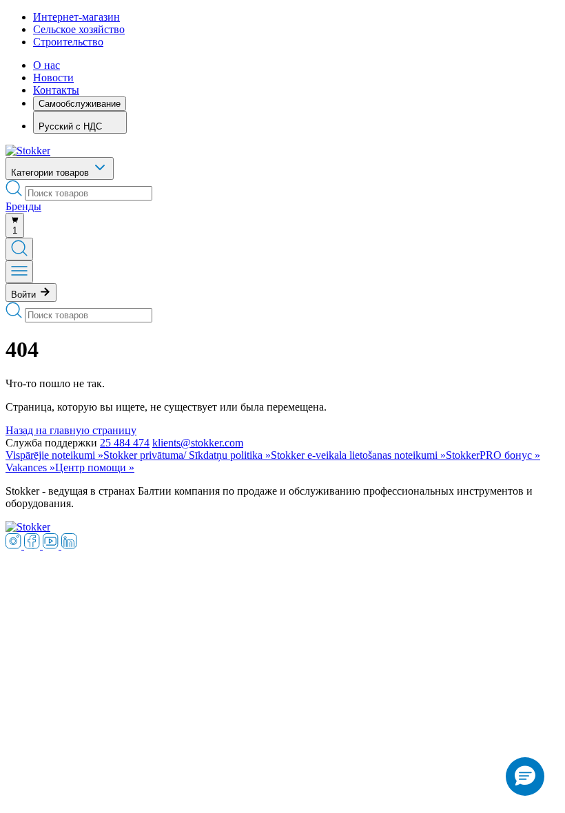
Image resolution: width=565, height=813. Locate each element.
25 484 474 (125, 443)
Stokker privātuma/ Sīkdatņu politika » (187, 455)
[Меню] (19, 271)
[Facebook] (33, 545)
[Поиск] (19, 249)
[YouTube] (52, 545)
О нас (46, 65)
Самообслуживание (80, 104)
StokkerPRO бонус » (493, 455)
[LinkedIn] (69, 545)
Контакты (56, 90)
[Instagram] (15, 545)
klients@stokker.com (197, 443)
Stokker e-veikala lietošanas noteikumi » (358, 455)
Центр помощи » (94, 467)
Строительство (68, 42)
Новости (53, 77)
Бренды (23, 206)
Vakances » (30, 467)
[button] (525, 776)
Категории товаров (51, 172)
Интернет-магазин (76, 17)
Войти (25, 294)
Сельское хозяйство (79, 29)
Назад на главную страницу (71, 430)
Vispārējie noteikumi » (54, 455)
